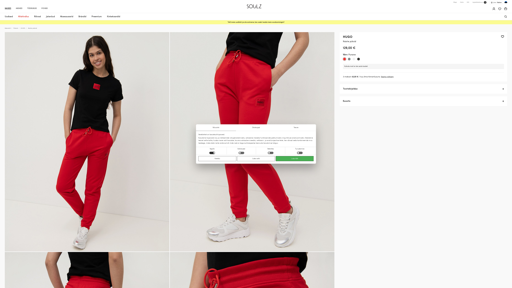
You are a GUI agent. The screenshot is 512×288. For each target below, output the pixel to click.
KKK (468, 2)
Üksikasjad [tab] (256, 127)
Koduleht (8, 28)
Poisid (44, 8)
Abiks (462, 2)
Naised (8, 8)
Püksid (15, 28)
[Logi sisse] (493, 8)
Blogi (455, 2)
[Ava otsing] (505, 16)
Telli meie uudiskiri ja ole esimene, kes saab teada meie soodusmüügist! (256, 22)
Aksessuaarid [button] (66, 17)
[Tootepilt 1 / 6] (87, 141)
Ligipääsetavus (477, 2)
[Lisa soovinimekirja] (502, 36)
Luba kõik (294, 158)
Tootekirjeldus (350, 89)
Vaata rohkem (387, 77)
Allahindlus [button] (23, 17)
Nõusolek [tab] (216, 127)
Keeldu (217, 158)
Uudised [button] (9, 17)
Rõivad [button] (37, 17)
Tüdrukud (32, 8)
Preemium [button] (97, 17)
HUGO (23, 28)
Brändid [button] (82, 17)
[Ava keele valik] (506, 2)
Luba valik (256, 158)
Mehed (19, 8)
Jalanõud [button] (50, 17)
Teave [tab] (296, 127)
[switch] (241, 153)
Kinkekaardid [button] (113, 17)
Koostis (346, 101)
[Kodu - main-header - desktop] (256, 5)
